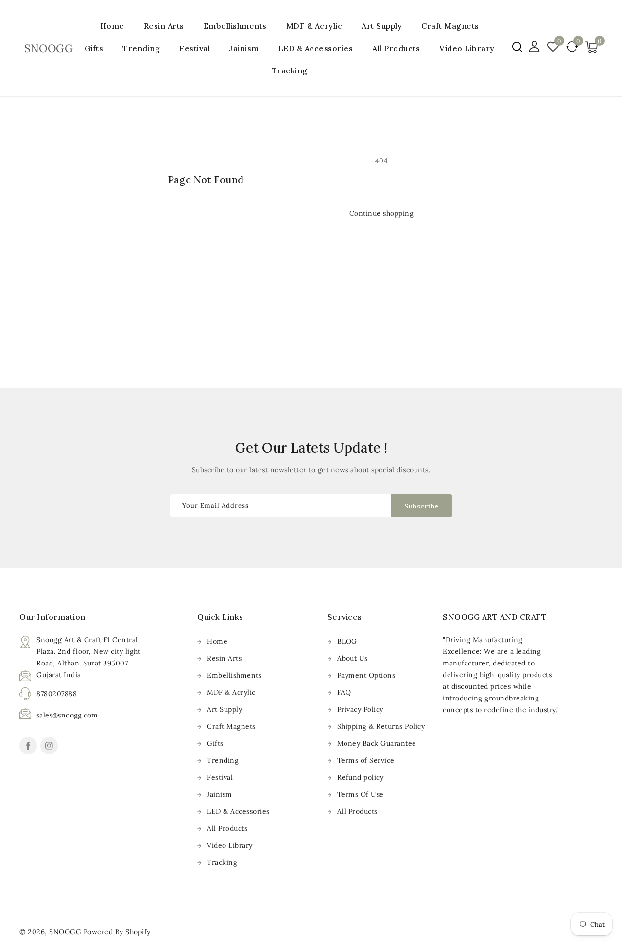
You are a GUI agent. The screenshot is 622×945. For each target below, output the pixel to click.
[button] (517, 46)
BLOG (347, 641)
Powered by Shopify (117, 932)
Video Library (230, 845)
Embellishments (235, 26)
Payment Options (366, 675)
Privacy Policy (360, 709)
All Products (227, 828)
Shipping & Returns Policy (381, 726)
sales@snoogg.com (67, 715)
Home (217, 641)
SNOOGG (65, 932)
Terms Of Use (360, 794)
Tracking (222, 862)
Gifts (94, 48)
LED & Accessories (315, 48)
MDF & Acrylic (314, 26)
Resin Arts (164, 26)
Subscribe (421, 506)
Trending (141, 48)
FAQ (344, 692)
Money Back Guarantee (376, 743)
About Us (352, 658)
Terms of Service (366, 760)
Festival (194, 48)
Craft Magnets (450, 26)
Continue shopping (381, 213)
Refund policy (360, 777)
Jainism (244, 48)
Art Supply (382, 26)
